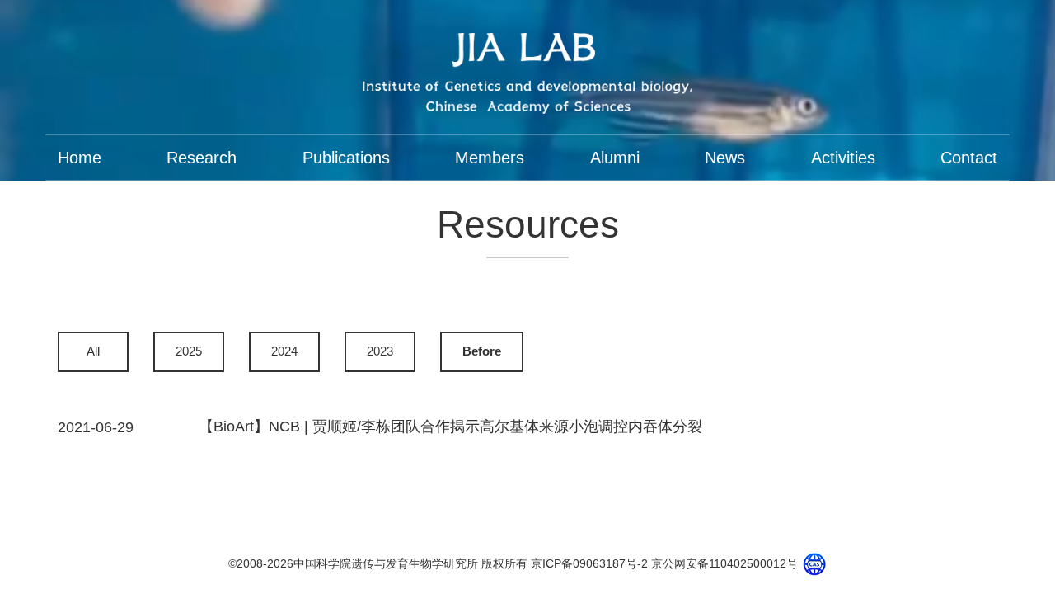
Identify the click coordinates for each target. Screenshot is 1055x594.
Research (201, 157)
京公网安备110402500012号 (724, 563)
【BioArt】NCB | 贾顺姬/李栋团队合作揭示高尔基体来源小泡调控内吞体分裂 (450, 426)
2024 (284, 351)
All (93, 351)
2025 (189, 351)
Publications (346, 157)
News (725, 157)
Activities (843, 157)
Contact (968, 157)
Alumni (615, 157)
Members (489, 157)
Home (79, 157)
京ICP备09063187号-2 (589, 563)
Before (481, 351)
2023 (380, 351)
